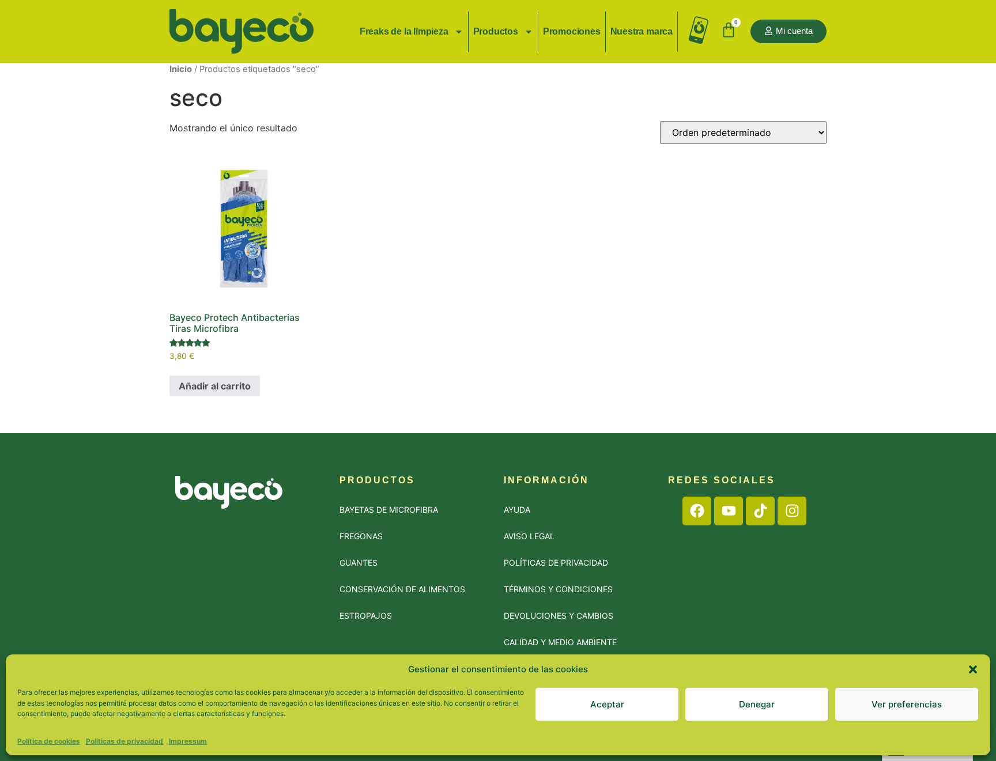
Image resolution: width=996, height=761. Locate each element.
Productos (495, 31)
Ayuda (517, 509)
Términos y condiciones (558, 589)
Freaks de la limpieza (404, 31)
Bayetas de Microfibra (388, 509)
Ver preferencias (906, 704)
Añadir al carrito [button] (215, 386)
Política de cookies (48, 740)
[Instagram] (792, 511)
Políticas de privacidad (124, 740)
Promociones (572, 31)
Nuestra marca (641, 31)
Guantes (358, 562)
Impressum (188, 740)
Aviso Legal (529, 536)
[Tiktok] (760, 511)
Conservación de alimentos (402, 589)
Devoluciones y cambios (558, 615)
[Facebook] (696, 511)
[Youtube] (728, 511)
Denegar (757, 704)
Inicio (180, 69)
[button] (973, 669)
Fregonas (361, 536)
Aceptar (607, 704)
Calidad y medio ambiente (560, 642)
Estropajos (365, 615)
